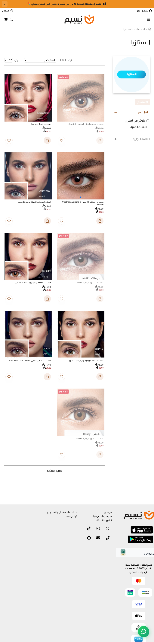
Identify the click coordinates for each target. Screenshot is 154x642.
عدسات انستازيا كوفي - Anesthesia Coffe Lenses (29, 360)
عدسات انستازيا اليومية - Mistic (89, 282)
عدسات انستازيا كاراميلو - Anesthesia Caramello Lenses (82, 203)
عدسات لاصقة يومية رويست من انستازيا (33, 282)
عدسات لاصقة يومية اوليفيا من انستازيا (86, 360)
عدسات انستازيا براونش (40, 124)
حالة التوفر (144, 112)
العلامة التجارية (141, 139)
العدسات (139, 28)
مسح (141, 101)
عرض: (17, 60)
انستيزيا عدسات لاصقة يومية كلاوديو (34, 202)
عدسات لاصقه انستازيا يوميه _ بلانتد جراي (85, 124)
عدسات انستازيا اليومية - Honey (89, 438)
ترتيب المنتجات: (65, 60)
